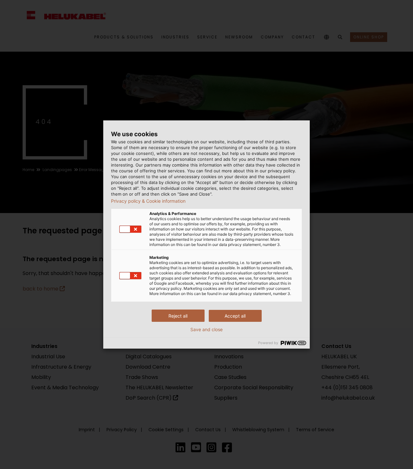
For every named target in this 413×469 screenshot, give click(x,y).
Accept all (235, 316)
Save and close (206, 329)
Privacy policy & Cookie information (148, 201)
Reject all (177, 316)
